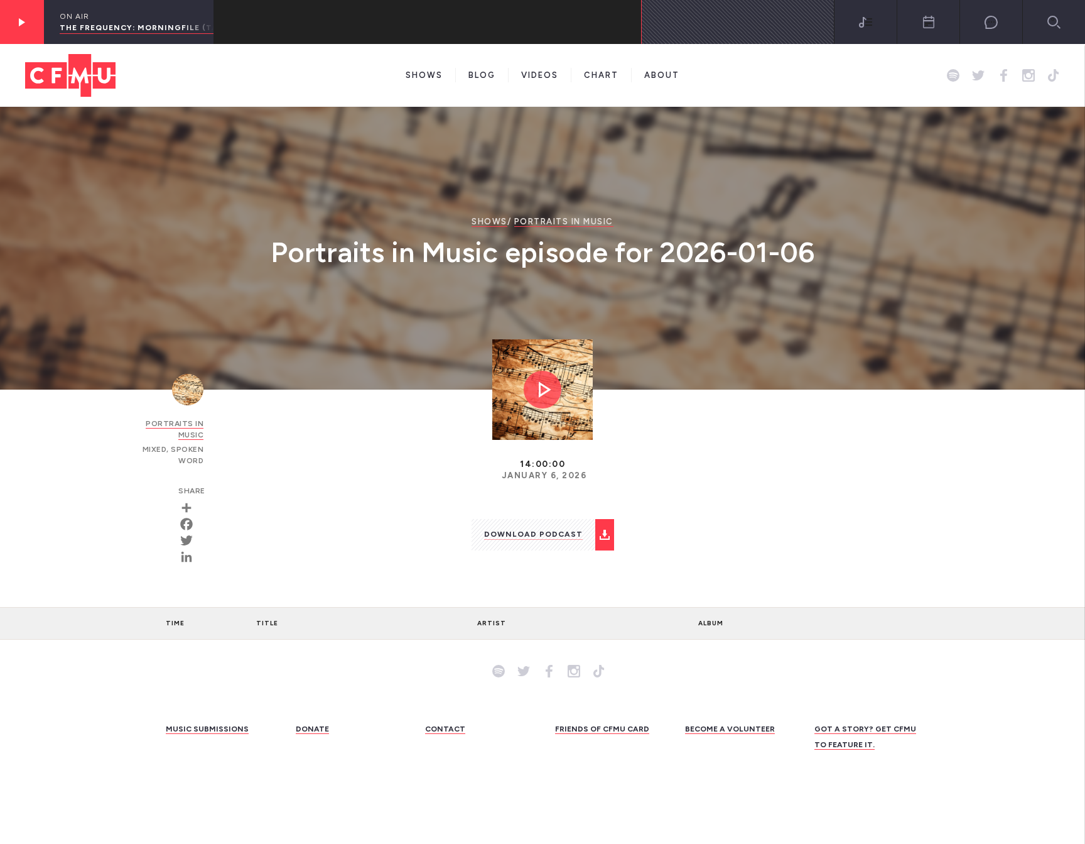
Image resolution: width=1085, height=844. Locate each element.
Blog (481, 75)
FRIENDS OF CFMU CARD (602, 729)
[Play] (22, 22)
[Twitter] (190, 540)
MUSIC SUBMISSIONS (207, 729)
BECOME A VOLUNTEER (730, 729)
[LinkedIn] (190, 557)
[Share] (190, 508)
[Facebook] (190, 524)
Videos (539, 75)
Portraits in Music (563, 221)
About (661, 75)
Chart (601, 75)
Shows (424, 75)
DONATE (312, 729)
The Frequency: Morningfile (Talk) (146, 27)
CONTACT (445, 729)
